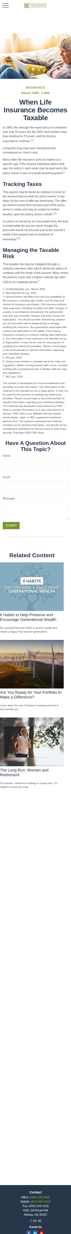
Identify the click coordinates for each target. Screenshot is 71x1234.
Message (9, 498)
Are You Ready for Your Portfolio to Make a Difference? (30, 694)
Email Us (35, 1227)
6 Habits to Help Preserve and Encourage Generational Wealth (28, 617)
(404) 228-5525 (40, 1197)
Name (7, 455)
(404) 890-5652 (41, 1201)
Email (6, 477)
